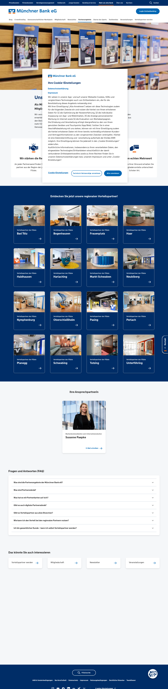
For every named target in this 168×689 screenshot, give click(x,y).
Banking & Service (89, 3)
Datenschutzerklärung (58, 88)
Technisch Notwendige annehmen (86, 173)
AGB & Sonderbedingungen (42, 680)
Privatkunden (14, 3)
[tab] (10, 19)
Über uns (119, 3)
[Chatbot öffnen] (153, 674)
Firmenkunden (27, 3)
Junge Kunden (74, 3)
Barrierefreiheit (60, 680)
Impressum (84, 680)
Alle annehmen (113, 173)
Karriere (129, 3)
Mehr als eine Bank (106, 3)
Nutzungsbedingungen (98, 680)
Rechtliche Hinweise (116, 680)
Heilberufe (61, 3)
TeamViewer (131, 680)
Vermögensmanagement (45, 3)
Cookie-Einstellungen (58, 172)
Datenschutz (73, 680)
